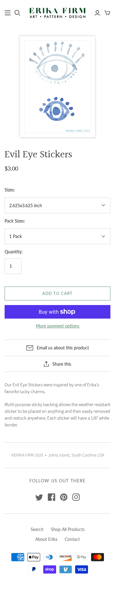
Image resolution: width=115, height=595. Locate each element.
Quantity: (14, 251)
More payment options (57, 325)
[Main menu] (8, 13)
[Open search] (17, 13)
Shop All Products (68, 529)
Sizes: (10, 189)
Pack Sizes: (15, 220)
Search (37, 529)
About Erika (46, 539)
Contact (72, 539)
